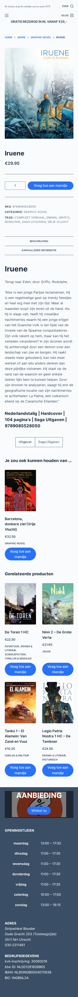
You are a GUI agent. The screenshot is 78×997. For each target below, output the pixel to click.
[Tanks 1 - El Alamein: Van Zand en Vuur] (20, 702)
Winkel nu (39, 810)
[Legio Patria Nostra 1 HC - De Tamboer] (57, 702)
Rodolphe (12, 221)
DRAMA (51, 217)
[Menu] (7, 15)
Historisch (50, 759)
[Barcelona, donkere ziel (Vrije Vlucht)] (20, 490)
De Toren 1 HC (17, 632)
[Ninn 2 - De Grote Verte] (57, 603)
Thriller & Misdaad (18, 658)
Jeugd (46, 651)
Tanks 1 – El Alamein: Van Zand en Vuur (16, 736)
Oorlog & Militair (17, 755)
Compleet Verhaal (30, 217)
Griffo (64, 217)
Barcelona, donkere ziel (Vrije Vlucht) (20, 524)
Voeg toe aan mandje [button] (20, 554)
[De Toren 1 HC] (20, 603)
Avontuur (12, 646)
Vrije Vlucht (58, 221)
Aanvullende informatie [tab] (39, 250)
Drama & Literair (54, 755)
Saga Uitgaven (34, 221)
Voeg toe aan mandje (50, 185)
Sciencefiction (15, 654)
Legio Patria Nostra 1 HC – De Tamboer (56, 736)
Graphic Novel (35, 212)
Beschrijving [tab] (39, 241)
